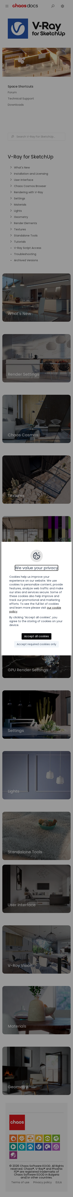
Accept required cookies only (36, 644)
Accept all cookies (36, 636)
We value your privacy (36, 568)
